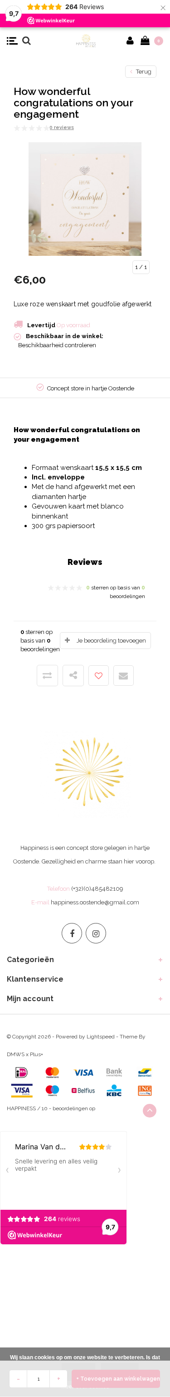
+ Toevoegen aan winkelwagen (118, 1379)
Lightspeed (101, 1036)
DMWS (15, 1054)
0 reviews (61, 127)
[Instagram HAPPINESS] (96, 933)
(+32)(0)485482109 (97, 888)
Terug (143, 71)
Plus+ (36, 1054)
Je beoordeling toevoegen (111, 640)
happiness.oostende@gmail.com (95, 902)
